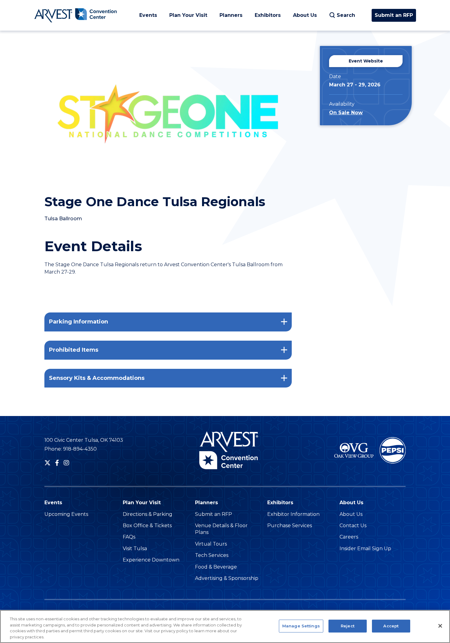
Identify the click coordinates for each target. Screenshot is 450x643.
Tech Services (211, 555)
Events (148, 15)
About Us (305, 15)
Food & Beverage (216, 567)
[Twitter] (47, 463)
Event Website (366, 61)
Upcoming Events (66, 514)
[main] (225, 223)
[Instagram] (66, 463)
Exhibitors (268, 15)
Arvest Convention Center (75, 15)
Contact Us (352, 525)
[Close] (440, 626)
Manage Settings (301, 625)
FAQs (129, 537)
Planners (230, 15)
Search (346, 15)
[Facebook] (57, 463)
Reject (347, 625)
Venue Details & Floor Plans (221, 529)
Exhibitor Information (293, 514)
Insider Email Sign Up (365, 548)
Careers (348, 537)
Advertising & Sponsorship (226, 578)
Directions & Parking (147, 514)
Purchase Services (289, 525)
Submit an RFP (394, 15)
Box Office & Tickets (147, 525)
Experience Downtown (151, 560)
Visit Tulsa (135, 548)
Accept (391, 625)
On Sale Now (346, 112)
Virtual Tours (211, 544)
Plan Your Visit (188, 15)
